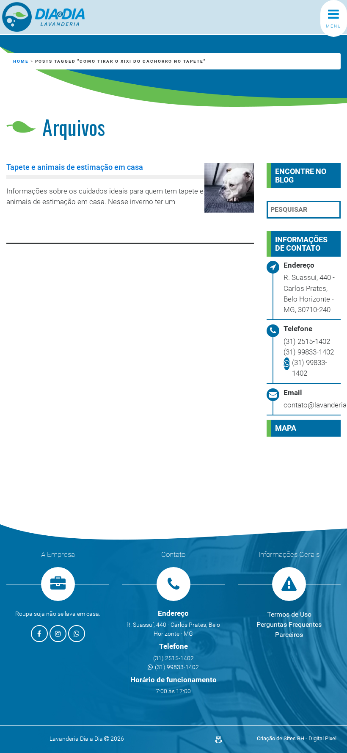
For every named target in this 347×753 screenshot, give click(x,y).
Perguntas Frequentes (289, 624)
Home (21, 61)
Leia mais (41, 224)
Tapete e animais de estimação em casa (74, 167)
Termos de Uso (289, 614)
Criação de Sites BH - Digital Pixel (296, 738)
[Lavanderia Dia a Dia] (43, 17)
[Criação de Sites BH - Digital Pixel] (218, 739)
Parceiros (289, 635)
